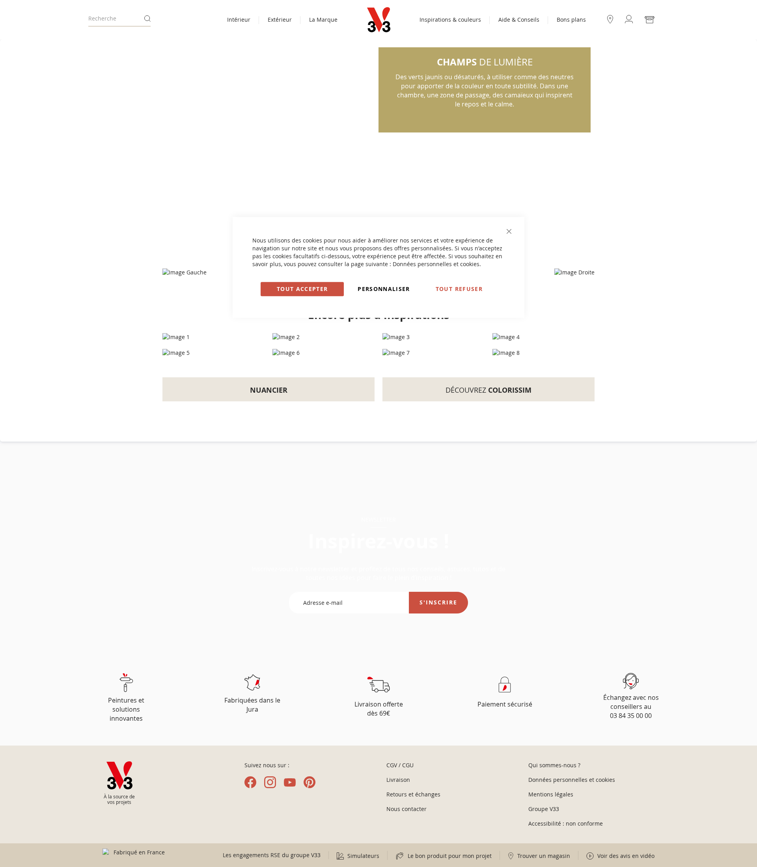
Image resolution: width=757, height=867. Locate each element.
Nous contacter (406, 809)
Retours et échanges (413, 794)
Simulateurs (362, 856)
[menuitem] (238, 20)
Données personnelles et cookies (436, 264)
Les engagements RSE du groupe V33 (272, 855)
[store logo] (379, 19)
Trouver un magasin (543, 856)
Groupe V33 (543, 809)
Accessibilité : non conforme (565, 823)
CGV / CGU (400, 765)
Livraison (398, 779)
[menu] (282, 20)
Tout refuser (459, 289)
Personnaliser (384, 289)
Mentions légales (550, 794)
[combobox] (119, 18)
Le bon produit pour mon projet (449, 856)
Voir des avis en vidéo (625, 856)
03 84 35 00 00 (631, 715)
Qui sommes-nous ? (554, 765)
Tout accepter (302, 289)
